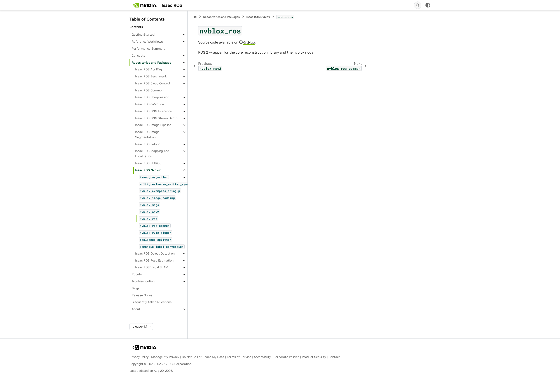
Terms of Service (239, 357)
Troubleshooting (143, 281)
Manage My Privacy (165, 357)
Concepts (138, 56)
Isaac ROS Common (149, 90)
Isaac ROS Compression (152, 97)
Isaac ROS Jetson (147, 144)
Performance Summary (148, 49)
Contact (334, 357)
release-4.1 (139, 326)
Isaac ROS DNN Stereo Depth (156, 118)
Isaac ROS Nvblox (148, 170)
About (136, 309)
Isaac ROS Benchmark (151, 76)
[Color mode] (427, 5)
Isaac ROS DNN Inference (153, 111)
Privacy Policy (139, 357)
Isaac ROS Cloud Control (152, 83)
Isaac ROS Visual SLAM (151, 267)
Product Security (314, 357)
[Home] (195, 17)
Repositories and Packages (151, 63)
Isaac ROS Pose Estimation (154, 260)
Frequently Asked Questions (152, 302)
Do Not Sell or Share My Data (203, 357)
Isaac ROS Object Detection (155, 253)
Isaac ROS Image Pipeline (153, 125)
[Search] (417, 5)
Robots (137, 274)
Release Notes (142, 295)
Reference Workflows (147, 42)
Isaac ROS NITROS (148, 163)
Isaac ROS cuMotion (149, 104)
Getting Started (143, 35)
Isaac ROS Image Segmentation (147, 134)
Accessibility (262, 357)
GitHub (249, 42)
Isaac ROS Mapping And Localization (152, 153)
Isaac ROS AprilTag (148, 69)
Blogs (135, 288)
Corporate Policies (286, 357)
